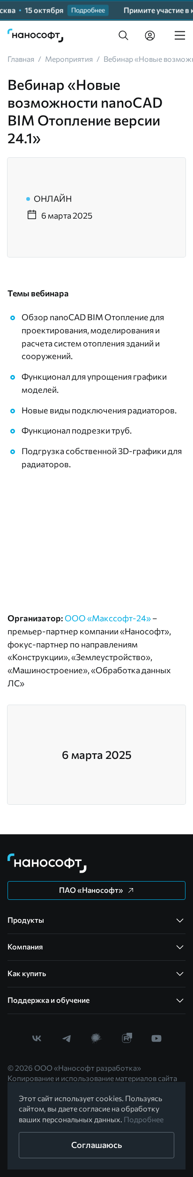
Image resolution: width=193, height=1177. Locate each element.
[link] (35, 35)
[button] (123, 35)
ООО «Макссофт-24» (108, 618)
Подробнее (143, 1119)
